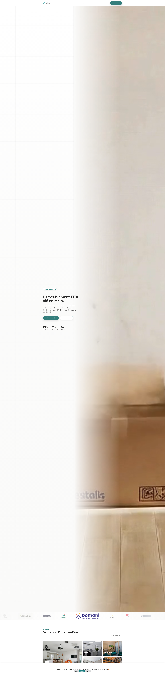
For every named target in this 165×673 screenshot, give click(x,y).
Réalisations (89, 3)
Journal (95, 3)
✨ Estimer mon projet (50, 318)
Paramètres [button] (88, 671)
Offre (74, 3)
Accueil (69, 3)
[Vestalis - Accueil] (47, 3)
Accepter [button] (82, 671)
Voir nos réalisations (66, 318)
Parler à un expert (116, 3)
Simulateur (80, 3)
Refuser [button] (76, 671)
